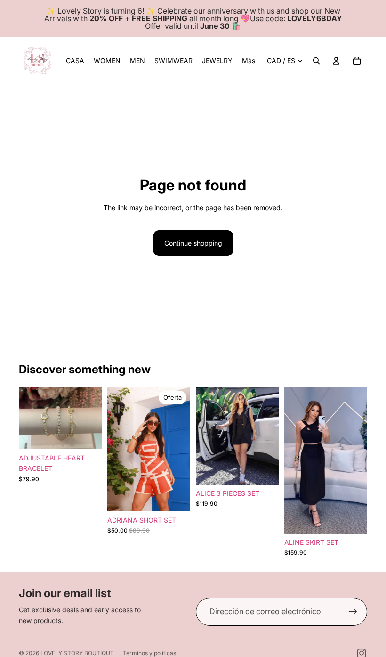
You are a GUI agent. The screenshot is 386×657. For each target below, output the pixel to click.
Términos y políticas (149, 653)
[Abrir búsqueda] (316, 60)
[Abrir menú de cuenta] (336, 60)
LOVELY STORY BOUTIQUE (76, 653)
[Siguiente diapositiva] (94, 418)
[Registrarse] (353, 612)
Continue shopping (193, 243)
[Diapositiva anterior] (26, 418)
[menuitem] (248, 61)
